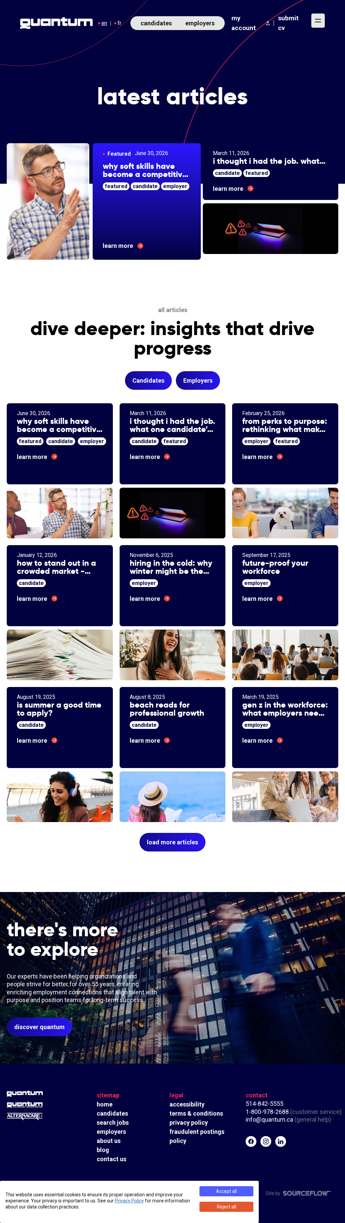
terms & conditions (196, 1113)
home (105, 1104)
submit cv (288, 23)
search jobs (113, 1122)
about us (109, 1140)
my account (243, 23)
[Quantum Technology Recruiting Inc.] (25, 1105)
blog (103, 1149)
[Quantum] (25, 1094)
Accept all (226, 1191)
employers (200, 23)
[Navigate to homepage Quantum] (56, 23)
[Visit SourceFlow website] (307, 1193)
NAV (318, 20)
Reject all (226, 1206)
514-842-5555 (265, 1103)
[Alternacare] (25, 1116)
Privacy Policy (129, 1200)
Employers (198, 380)
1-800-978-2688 (267, 1111)
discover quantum (39, 1026)
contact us (111, 1159)
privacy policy (188, 1122)
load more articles (172, 842)
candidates (156, 23)
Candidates (148, 380)
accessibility (187, 1104)
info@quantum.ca (269, 1119)
